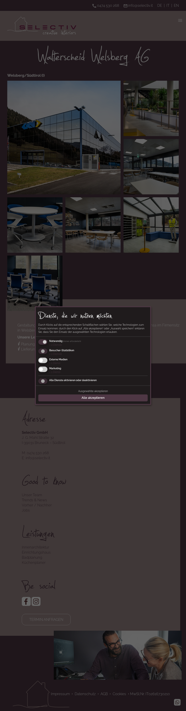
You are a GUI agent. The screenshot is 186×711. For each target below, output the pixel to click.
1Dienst (54, 363)
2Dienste (55, 344)
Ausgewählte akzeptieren (93, 391)
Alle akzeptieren (93, 397)
